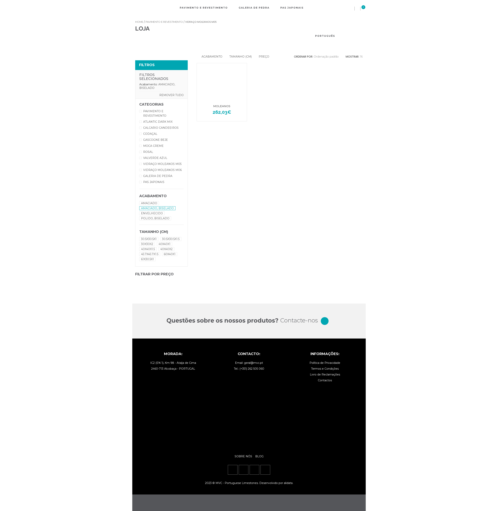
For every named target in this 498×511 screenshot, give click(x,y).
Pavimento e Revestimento (204, 7)
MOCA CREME (153, 146)
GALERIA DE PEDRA (157, 176)
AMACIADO (149, 203)
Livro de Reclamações (325, 374)
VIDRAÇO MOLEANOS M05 (162, 164)
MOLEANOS (221, 106)
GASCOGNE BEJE (155, 140)
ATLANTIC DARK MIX (158, 121)
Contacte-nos (299, 320)
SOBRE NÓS (244, 456)
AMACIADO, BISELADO (157, 208)
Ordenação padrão (326, 56)
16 (361, 56)
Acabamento (212, 56)
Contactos (325, 380)
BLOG (259, 456)
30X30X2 (147, 244)
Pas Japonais (291, 7)
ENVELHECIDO (152, 213)
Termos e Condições (325, 368)
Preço (264, 56)
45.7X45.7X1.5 (149, 254)
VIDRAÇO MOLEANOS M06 (162, 170)
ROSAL (148, 152)
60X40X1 (169, 254)
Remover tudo (171, 95)
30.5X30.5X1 (149, 239)
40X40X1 (164, 244)
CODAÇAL (150, 134)
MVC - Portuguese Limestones (237, 483)
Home (139, 21)
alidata (288, 483)
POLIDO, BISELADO (155, 218)
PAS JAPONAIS (153, 182)
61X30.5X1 (147, 259)
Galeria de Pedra (254, 7)
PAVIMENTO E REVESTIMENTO (164, 21)
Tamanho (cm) (240, 56)
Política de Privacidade (324, 363)
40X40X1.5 (148, 249)
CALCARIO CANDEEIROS (161, 128)
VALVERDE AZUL (155, 158)
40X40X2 (166, 249)
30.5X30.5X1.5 (171, 239)
